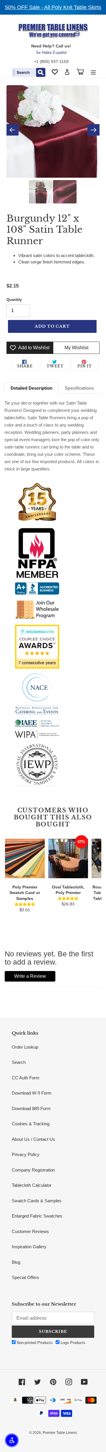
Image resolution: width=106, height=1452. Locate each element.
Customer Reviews (30, 1231)
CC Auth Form (25, 1077)
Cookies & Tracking (30, 1123)
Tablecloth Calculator (32, 1185)
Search (19, 1062)
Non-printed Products (34, 1342)
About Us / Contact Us (33, 1139)
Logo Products (72, 1342)
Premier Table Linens (60, 1433)
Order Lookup (25, 1047)
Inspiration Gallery (29, 1246)
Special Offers (25, 1277)
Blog (16, 1262)
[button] (12, 1440)
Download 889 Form (31, 1108)
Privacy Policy (25, 1154)
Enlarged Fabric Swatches (37, 1215)
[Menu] (93, 72)
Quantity (14, 299)
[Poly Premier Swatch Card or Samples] (25, 858)
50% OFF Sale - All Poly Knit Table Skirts (53, 7)
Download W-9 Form (32, 1092)
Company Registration (33, 1169)
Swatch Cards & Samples (37, 1200)
